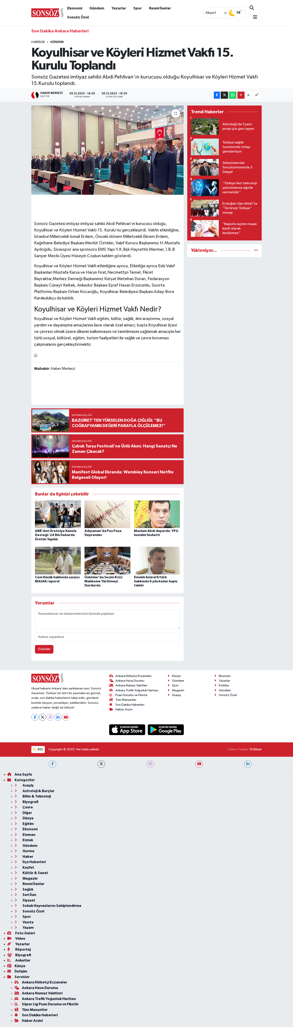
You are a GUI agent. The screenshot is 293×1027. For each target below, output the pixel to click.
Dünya (27, 818)
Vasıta (27, 922)
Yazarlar (119, 8)
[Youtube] (65, 717)
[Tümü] (256, 250)
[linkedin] (248, 764)
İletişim (21, 971)
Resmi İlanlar (160, 8)
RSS (40, 749)
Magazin (178, 690)
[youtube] (199, 764)
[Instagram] (50, 717)
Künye (176, 676)
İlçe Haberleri (34, 862)
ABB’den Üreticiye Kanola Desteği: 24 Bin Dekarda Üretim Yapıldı (55, 535)
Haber (27, 856)
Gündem (96, 8)
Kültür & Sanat (35, 873)
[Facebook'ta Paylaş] (217, 95)
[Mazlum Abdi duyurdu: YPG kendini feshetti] (157, 514)
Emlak (27, 840)
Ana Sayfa (23, 774)
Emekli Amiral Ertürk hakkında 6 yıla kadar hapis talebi (155, 581)
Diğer (27, 813)
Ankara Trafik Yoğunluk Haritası (136, 690)
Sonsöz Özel (78, 17)
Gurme (28, 851)
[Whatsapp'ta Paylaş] (232, 95)
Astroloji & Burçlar (38, 791)
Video (20, 938)
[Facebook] (34, 717)
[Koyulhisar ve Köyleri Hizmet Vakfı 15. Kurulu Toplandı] (107, 150)
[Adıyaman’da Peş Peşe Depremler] (107, 514)
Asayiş (176, 695)
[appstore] (127, 729)
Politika (224, 685)
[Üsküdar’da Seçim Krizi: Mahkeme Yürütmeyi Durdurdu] (107, 560)
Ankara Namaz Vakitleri (131, 685)
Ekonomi (74, 8)
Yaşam (28, 927)
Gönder (44, 649)
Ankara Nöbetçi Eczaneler (133, 676)
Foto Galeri (25, 933)
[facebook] (52, 764)
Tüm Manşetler (125, 699)
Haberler (38, 42)
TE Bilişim (255, 749)
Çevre (27, 807)
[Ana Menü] (253, 17)
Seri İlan (29, 895)
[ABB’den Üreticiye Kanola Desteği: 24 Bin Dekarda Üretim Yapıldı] (58, 514)
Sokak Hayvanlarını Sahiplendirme (51, 906)
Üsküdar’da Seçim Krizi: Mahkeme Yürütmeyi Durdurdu (104, 581)
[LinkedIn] (58, 717)
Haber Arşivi (123, 709)
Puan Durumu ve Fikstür (131, 695)
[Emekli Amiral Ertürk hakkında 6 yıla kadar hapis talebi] (157, 560)
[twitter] (101, 764)
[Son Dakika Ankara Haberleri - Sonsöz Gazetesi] (47, 12)
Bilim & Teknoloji (36, 796)
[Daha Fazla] (241, 95)
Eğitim (28, 824)
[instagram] (150, 764)
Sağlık (27, 889)
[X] (42, 717)
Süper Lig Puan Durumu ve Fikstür (50, 1004)
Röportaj (23, 949)
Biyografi (30, 802)
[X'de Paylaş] (224, 95)
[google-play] (166, 729)
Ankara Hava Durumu (129, 680)
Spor (137, 8)
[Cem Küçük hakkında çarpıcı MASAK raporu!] (58, 560)
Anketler (22, 960)
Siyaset (28, 900)
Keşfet (28, 867)
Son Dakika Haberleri (129, 704)
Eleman (28, 835)
